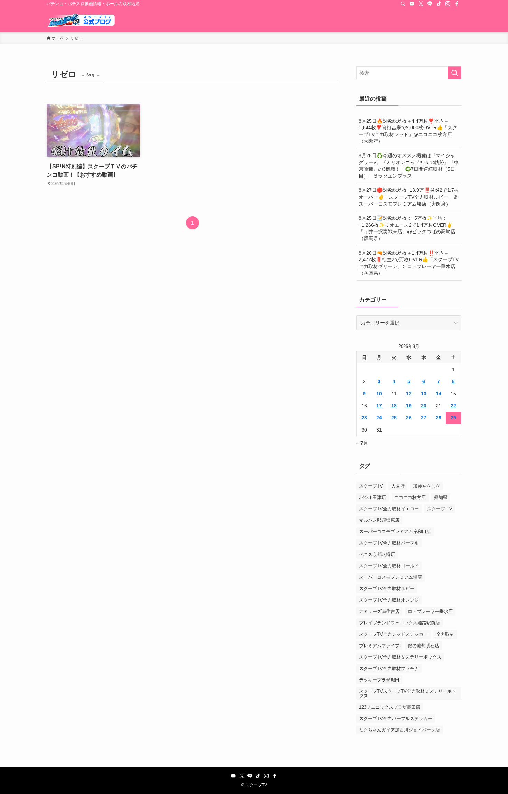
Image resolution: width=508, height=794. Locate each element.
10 (379, 393)
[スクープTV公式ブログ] (81, 20)
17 (379, 405)
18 (394, 405)
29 (453, 417)
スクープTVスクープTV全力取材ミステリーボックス (407, 693)
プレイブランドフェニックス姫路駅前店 (399, 622)
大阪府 (398, 486)
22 (453, 405)
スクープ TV (439, 508)
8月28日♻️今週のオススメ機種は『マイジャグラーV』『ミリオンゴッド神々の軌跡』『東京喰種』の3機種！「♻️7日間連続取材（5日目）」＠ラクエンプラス (409, 166)
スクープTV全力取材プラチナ (389, 668)
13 (423, 393)
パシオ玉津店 (372, 497)
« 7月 (362, 443)
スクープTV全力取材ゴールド (389, 565)
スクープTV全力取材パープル (389, 543)
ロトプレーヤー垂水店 (430, 611)
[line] (429, 4)
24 (379, 417)
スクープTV (371, 486)
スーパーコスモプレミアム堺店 (390, 577)
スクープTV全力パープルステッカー (395, 718)
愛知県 (441, 497)
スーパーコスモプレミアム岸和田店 (395, 531)
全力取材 (445, 634)
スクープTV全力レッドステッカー (393, 634)
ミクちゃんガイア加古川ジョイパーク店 (399, 729)
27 (423, 417)
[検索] (402, 4)
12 (409, 393)
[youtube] (411, 4)
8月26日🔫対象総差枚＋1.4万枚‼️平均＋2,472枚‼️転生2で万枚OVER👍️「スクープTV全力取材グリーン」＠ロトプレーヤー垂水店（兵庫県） (409, 263)
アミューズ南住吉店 (379, 611)
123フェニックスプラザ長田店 (389, 707)
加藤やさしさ (426, 486)
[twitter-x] (420, 4)
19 (409, 405)
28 (438, 417)
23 (364, 417)
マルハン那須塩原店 (379, 520)
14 (438, 393)
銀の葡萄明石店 (423, 645)
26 (409, 417)
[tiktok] (438, 4)
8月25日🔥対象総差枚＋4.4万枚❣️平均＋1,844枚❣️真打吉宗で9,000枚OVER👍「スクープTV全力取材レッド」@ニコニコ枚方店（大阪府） (408, 131)
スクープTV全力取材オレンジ (389, 600)
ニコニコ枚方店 (410, 497)
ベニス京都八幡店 (377, 554)
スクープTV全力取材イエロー (389, 508)
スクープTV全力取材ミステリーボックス (400, 657)
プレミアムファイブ (379, 645)
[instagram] (447, 4)
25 (394, 417)
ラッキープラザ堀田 (379, 679)
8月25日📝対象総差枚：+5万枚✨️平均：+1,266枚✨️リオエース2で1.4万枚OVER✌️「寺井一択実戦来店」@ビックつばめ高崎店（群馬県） (407, 228)
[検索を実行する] (454, 72)
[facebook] (456, 4)
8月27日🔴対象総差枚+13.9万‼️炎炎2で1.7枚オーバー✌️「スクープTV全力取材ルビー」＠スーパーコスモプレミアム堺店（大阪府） (409, 196)
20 (423, 405)
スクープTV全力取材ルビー (386, 588)
